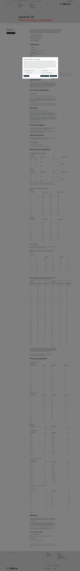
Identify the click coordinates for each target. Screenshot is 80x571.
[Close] (57, 58)
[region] (40, 68)
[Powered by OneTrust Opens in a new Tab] (54, 78)
